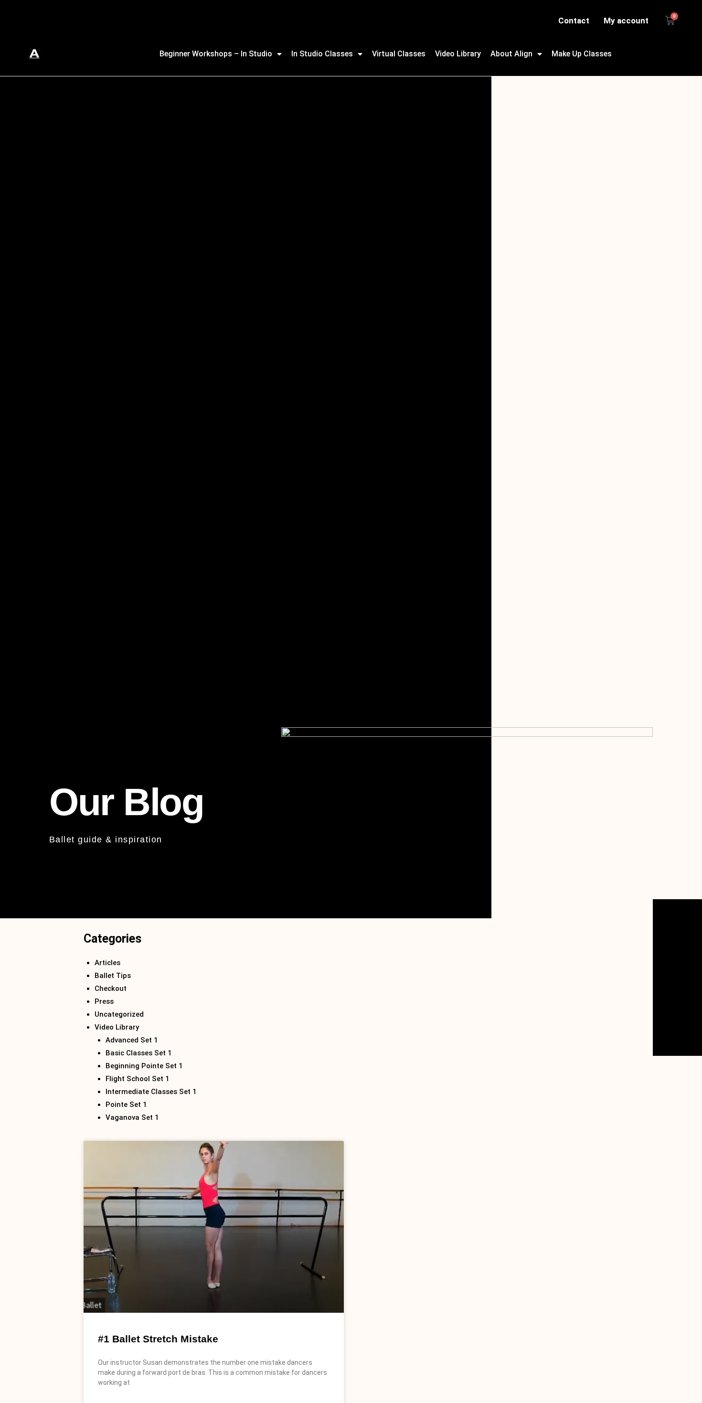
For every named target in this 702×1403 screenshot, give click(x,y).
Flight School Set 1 (138, 1078)
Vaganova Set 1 (132, 1117)
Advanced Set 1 (132, 1040)
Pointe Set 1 (126, 1104)
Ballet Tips (113, 975)
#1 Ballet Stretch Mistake (158, 1338)
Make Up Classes (582, 53)
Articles (107, 962)
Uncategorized (119, 1014)
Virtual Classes (398, 53)
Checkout (111, 988)
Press (104, 1001)
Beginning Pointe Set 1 (144, 1066)
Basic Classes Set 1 (139, 1053)
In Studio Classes (322, 53)
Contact (573, 20)
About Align (511, 53)
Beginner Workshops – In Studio (216, 53)
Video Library (458, 53)
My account (626, 20)
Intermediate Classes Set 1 (151, 1091)
